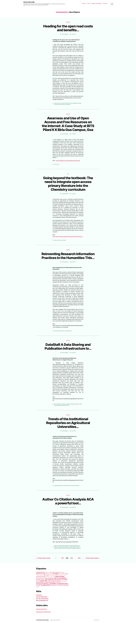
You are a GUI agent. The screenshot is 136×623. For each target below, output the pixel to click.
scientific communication (65, 104)
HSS (55, 330)
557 (62, 558)
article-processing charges (55, 572)
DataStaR (68, 404)
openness (42, 579)
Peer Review (64, 579)
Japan (65, 485)
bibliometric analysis (69, 545)
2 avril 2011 (73, 507)
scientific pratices (68, 330)
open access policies (48, 578)
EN (68, 173)
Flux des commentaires (42, 598)
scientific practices (46, 585)
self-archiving (60, 585)
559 (71, 558)
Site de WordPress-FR (42, 600)
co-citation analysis (72, 546)
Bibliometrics (76, 545)
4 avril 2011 (73, 352)
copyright (66, 573)
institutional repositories (74, 404)
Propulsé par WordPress (55, 620)
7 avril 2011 (73, 34)
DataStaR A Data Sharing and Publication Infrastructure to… (68, 346)
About (88, 3)
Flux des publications (41, 597)
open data (38, 579)
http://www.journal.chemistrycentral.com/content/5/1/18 (67, 236)
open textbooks (63, 240)
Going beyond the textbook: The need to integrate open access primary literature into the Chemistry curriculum (68, 184)
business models (49, 573)
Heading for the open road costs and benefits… (68, 28)
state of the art (66, 585)
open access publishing (72, 103)
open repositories (75, 485)
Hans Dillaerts (65, 34)
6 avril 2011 (73, 261)
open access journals (64, 103)
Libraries (48, 576)
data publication (57, 404)
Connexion (39, 595)
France (56, 575)
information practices (60, 330)
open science (57, 579)
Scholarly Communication (50, 582)
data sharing (63, 404)
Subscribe (105, 3)
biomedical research (41, 573)
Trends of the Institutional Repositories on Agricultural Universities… (68, 423)
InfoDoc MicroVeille (29, 2)
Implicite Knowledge (66, 548)
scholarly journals (59, 582)
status (68, 22)
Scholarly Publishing (42, 584)
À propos (84, 3)
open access (56, 103)
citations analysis (64, 546)
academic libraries (40, 572)
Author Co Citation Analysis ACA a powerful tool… (68, 501)
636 (79, 558)
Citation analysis (61, 573)
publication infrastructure (62, 405)
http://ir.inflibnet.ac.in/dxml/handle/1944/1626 (68, 160)
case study (55, 573)
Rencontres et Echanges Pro (43, 612)
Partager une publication (96, 3)
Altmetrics (47, 572)
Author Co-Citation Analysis (59, 545)
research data (43, 581)
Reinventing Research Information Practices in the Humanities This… (68, 256)
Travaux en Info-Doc (41, 609)
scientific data (38, 585)
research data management (54, 580)
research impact (40, 582)
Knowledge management (76, 548)
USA (68, 405)
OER (53, 576)
